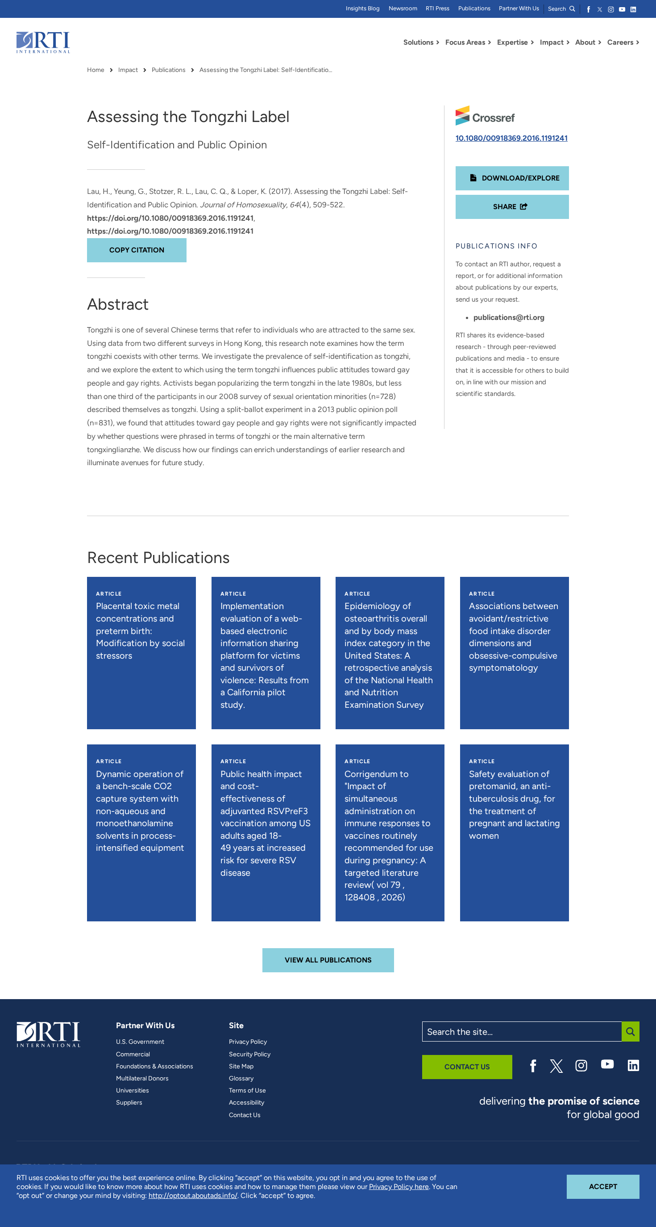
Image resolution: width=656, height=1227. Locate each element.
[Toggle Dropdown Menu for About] (600, 42)
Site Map (241, 1066)
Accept (614, 1186)
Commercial (133, 1054)
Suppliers (129, 1103)
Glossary (241, 1079)
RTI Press (437, 8)
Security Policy (249, 1054)
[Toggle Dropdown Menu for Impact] (568, 42)
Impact (128, 70)
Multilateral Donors (142, 1079)
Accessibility (246, 1103)
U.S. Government (140, 1042)
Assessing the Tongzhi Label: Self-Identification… (266, 70)
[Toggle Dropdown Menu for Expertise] (532, 42)
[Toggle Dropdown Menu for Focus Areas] (489, 42)
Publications (474, 8)
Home (95, 70)
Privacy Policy (248, 1042)
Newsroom (403, 8)
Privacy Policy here (399, 1186)
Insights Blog (363, 8)
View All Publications (328, 960)
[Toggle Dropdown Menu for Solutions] (438, 42)
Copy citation (136, 250)
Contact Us (245, 1115)
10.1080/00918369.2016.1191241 (512, 138)
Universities (132, 1091)
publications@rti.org (508, 317)
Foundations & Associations (154, 1066)
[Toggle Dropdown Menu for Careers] (637, 42)
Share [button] (504, 206)
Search (557, 8)
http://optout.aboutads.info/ (193, 1195)
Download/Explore (520, 178)
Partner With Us (519, 8)
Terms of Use (247, 1091)
